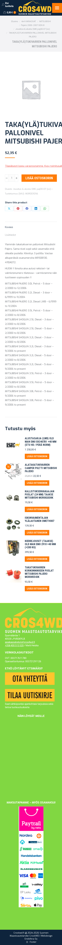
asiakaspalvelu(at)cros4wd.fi (20, 642)
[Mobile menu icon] (57, 8)
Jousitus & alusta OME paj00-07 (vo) (32, 189)
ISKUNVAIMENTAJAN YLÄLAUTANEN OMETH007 (39, 519)
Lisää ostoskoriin (39, 178)
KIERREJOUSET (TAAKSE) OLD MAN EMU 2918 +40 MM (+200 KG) (40, 544)
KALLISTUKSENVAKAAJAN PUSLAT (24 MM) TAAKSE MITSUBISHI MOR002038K (39, 494)
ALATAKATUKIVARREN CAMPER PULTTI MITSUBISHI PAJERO (41, 468)
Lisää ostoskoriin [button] (37, 456)
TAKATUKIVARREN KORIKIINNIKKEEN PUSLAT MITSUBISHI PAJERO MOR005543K (39, 572)
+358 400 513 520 (14, 645)
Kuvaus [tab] (9, 227)
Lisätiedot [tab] (10, 235)
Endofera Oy (31, 938)
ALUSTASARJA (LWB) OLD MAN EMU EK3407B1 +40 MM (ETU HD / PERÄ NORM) (40, 441)
